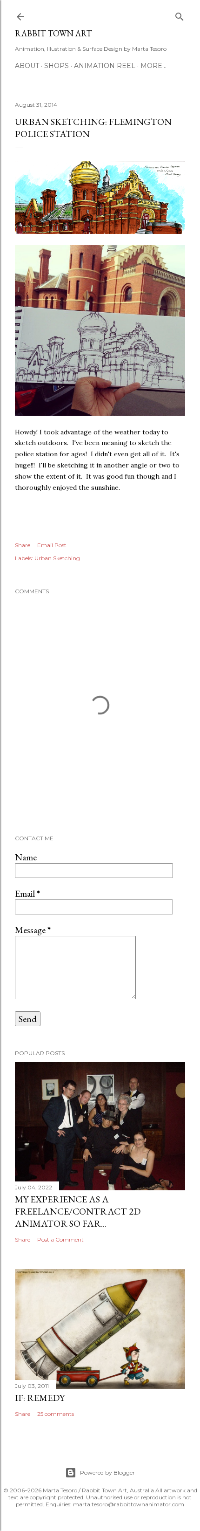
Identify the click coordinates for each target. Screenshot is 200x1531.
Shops (56, 66)
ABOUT (27, 66)
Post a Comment (60, 1239)
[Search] (179, 15)
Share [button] (22, 545)
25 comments (55, 1413)
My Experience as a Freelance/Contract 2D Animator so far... (77, 1211)
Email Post (52, 545)
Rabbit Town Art (53, 33)
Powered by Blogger (107, 1472)
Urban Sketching (57, 558)
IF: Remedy (40, 1398)
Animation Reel (104, 66)
